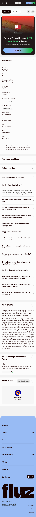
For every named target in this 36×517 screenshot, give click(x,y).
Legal (33, 502)
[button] (18, 395)
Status (32, 509)
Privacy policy (31, 505)
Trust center (31, 512)
